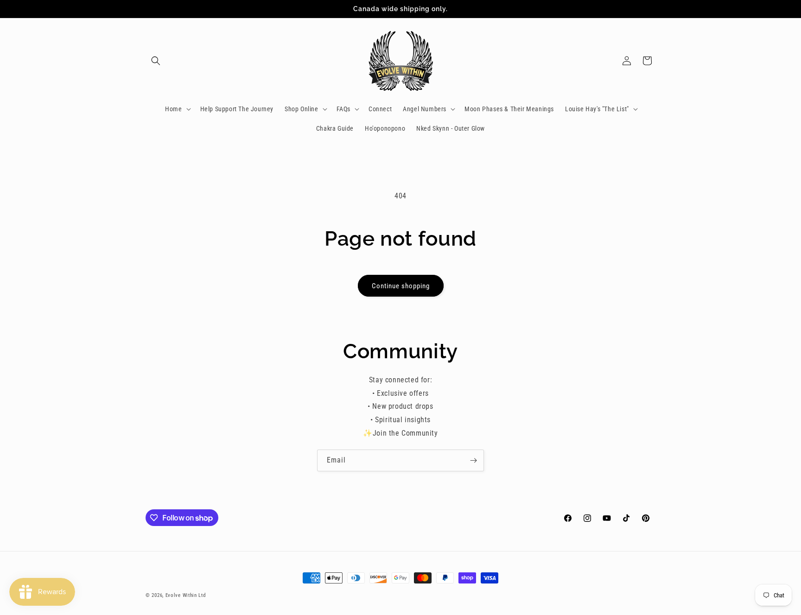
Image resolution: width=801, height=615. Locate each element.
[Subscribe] (473, 460)
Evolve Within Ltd (185, 595)
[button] (156, 61)
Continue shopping (401, 286)
